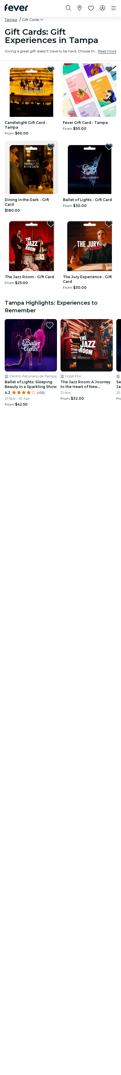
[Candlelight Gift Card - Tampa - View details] (31, 90)
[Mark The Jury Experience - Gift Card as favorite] (109, 224)
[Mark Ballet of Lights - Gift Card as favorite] (109, 146)
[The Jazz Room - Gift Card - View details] (31, 244)
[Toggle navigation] (113, 8)
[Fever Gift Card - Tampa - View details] (89, 90)
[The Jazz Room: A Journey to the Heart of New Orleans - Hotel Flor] (86, 345)
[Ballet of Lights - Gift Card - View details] (89, 167)
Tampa (11, 19)
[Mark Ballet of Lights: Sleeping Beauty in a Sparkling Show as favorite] (49, 325)
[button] (33, 19)
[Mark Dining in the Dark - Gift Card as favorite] (51, 146)
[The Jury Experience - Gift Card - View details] (89, 244)
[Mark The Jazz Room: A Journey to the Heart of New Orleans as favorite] (105, 325)
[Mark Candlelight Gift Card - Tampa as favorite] (51, 69)
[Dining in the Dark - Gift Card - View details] (31, 167)
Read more (107, 51)
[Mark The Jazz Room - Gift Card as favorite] (51, 224)
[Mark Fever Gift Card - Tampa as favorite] (109, 69)
